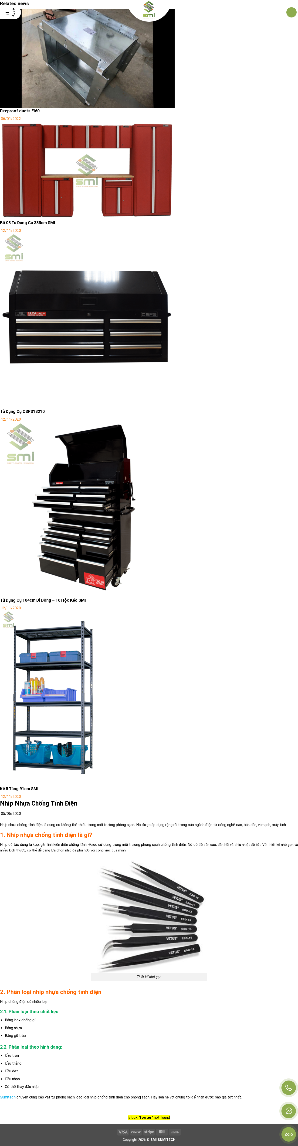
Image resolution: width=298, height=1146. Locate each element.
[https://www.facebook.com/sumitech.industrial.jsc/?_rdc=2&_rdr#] (288, 1111)
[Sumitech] (149, 12)
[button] (10, 12)
